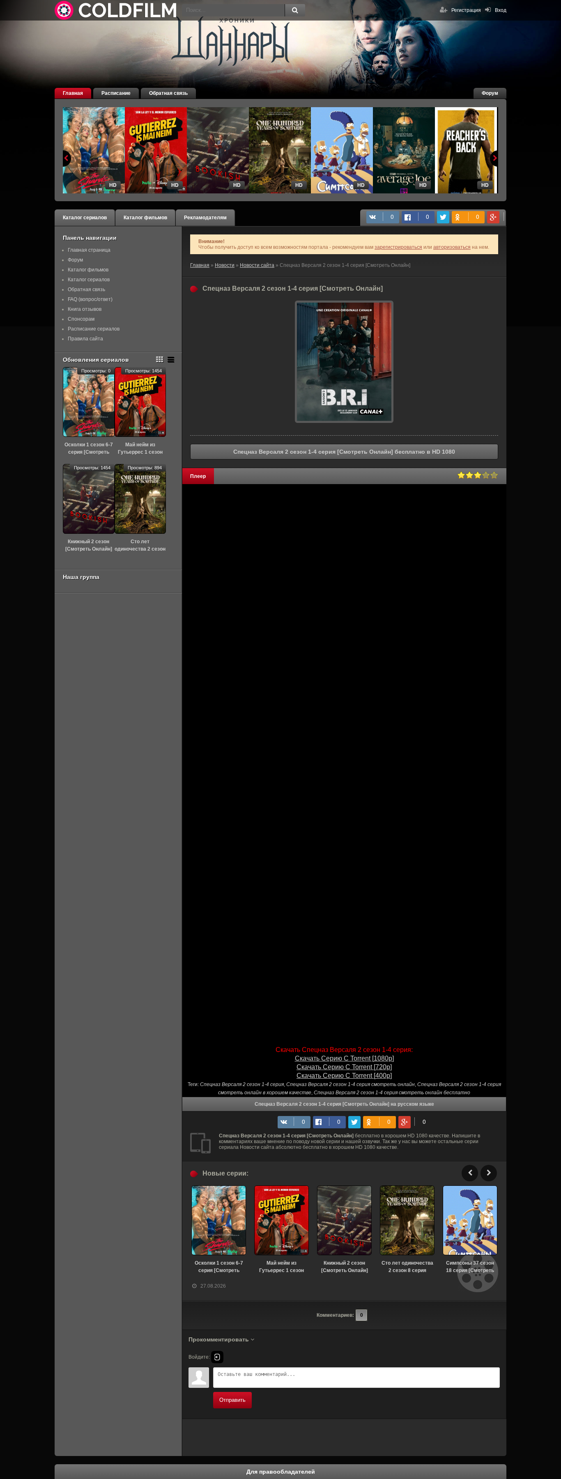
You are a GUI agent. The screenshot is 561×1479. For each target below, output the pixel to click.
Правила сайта (85, 339)
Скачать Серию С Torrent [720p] (344, 1066)
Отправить (232, 1400)
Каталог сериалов (85, 217)
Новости (225, 265)
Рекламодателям (205, 217)
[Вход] (217, 1357)
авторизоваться (452, 247)
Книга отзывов (84, 309)
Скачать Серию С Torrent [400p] (344, 1075)
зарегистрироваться (398, 247)
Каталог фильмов (145, 217)
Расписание (116, 93)
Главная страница (89, 250)
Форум (490, 93)
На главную (116, 10)
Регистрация (466, 10)
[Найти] (295, 10)
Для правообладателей (280, 1471)
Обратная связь (168, 93)
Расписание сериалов (94, 329)
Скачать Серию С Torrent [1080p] (344, 1058)
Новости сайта (257, 265)
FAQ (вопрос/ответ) (90, 299)
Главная (73, 93)
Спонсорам (81, 319)
